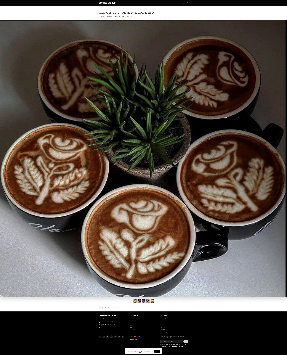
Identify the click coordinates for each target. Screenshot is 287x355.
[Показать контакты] (184, 3)
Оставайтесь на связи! (169, 333)
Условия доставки (133, 320)
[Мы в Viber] (115, 336)
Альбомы (145, 3)
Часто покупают (163, 320)
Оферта (131, 325)
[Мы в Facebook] (100, 336)
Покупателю (135, 3)
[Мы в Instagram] (103, 336)
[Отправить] (185, 341)
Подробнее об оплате (134, 339)
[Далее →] (143, 158)
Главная (120, 3)
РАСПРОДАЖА (163, 325)
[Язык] (187, 3)
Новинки (162, 323)
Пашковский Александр (108, 306)
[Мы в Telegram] (119, 336)
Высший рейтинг (164, 318)
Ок (157, 351)
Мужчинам (162, 327)
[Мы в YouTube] (107, 336)
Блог (157, 3)
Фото (153, 3)
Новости (131, 327)
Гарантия (132, 323)
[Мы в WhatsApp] (111, 336)
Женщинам (162, 329)
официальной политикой (177, 346)
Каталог (126, 3)
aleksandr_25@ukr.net (107, 321)
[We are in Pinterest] (123, 336)
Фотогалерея (132, 329)
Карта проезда (104, 325)
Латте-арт (106, 307)
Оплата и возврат (133, 318)
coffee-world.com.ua (103, 318)
